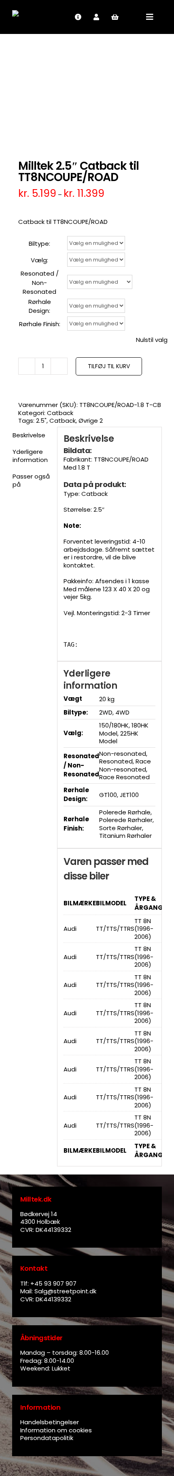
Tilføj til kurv (109, 366)
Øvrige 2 (91, 420)
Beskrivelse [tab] (29, 435)
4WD (122, 712)
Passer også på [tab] (31, 480)
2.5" (41, 420)
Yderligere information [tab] (30, 455)
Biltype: (39, 243)
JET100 (129, 795)
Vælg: (39, 260)
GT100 (108, 795)
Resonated (116, 761)
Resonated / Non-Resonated (40, 282)
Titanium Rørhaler (125, 835)
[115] (87, 92)
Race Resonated (124, 777)
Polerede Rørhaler (126, 820)
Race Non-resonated (125, 765)
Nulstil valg (152, 340)
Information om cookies (56, 1430)
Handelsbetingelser (49, 1422)
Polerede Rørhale (125, 812)
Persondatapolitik (46, 1438)
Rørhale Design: (39, 306)
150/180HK (114, 725)
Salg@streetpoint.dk (65, 1291)
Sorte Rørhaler (120, 828)
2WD (105, 712)
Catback (60, 413)
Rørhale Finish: (39, 324)
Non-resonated (122, 753)
